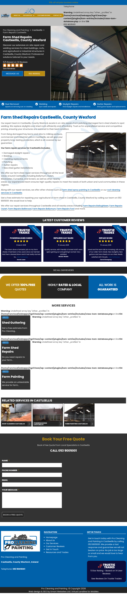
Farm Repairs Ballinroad (20, 208)
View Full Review (22, 257)
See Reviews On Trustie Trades (106, 578)
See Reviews (9, 68)
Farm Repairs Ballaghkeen (96, 205)
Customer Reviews (43, 15)
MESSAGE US (12, 73)
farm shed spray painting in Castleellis (81, 189)
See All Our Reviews (63, 270)
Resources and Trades (57, 552)
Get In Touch (52, 549)
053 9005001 (70, 24)
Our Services (27, 15)
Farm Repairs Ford (65, 208)
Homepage (51, 537)
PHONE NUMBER (10, 470)
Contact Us (57, 15)
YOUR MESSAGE (10, 490)
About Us (17, 15)
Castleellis (37, 30)
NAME (6, 460)
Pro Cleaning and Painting (16, 30)
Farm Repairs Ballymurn (44, 208)
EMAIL (5, 480)
